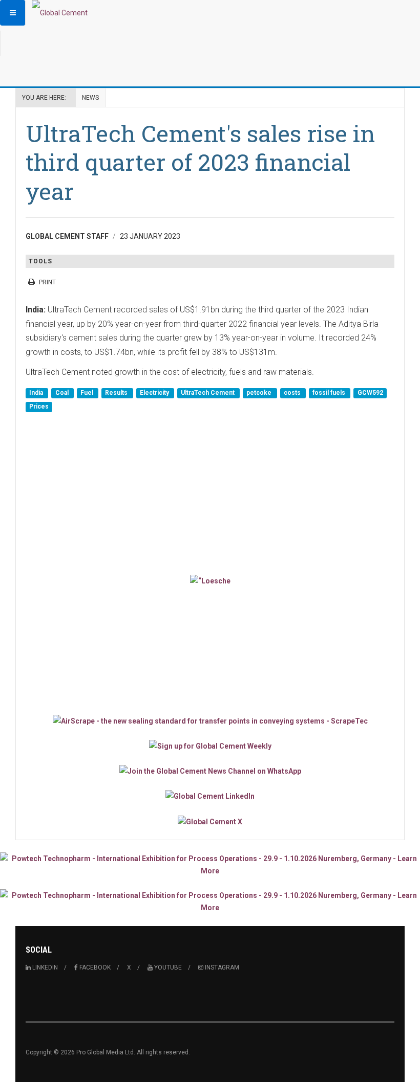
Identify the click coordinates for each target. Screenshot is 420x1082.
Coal (62, 392)
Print (47, 282)
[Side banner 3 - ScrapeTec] (210, 720)
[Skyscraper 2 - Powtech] (210, 901)
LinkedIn (44, 967)
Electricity (155, 392)
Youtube (167, 967)
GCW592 (370, 392)
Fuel (87, 392)
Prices (39, 407)
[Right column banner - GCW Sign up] (210, 745)
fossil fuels (329, 392)
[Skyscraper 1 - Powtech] (210, 864)
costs (293, 392)
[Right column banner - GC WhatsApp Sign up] (210, 770)
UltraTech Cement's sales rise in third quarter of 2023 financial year (200, 162)
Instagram (221, 967)
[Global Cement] (60, 13)
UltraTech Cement (208, 392)
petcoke (259, 392)
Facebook (94, 967)
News (90, 97)
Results (117, 392)
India (37, 392)
